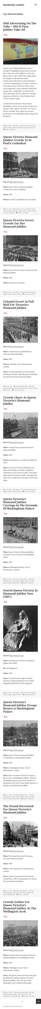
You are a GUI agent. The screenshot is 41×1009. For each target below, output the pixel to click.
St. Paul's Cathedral (9, 213)
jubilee (10, 127)
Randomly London (13, 4)
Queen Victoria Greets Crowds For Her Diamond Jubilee (18, 223)
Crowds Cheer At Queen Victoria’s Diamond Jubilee (19, 401)
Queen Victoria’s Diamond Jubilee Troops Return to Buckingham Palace (20, 706)
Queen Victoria (32, 211)
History (17, 209)
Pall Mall (25, 388)
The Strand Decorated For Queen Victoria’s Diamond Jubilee (18, 809)
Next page (38, 1001)
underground (31, 127)
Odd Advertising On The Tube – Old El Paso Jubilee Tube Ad (19, 26)
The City (22, 209)
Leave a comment (10, 129)
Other (17, 126)
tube (25, 127)
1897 (29, 209)
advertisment (26, 126)
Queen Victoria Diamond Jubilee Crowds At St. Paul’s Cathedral (20, 140)
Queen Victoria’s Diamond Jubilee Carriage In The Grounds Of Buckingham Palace (20, 503)
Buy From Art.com (16, 182)
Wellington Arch (7, 996)
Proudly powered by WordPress (12, 1006)
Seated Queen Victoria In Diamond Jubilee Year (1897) (20, 593)
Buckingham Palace (9, 581)
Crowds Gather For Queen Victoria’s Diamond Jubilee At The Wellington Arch (19, 906)
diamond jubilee (12, 211)
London (14, 127)
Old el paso (20, 127)
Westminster (24, 386)
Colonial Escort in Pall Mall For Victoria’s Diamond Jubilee (18, 305)
